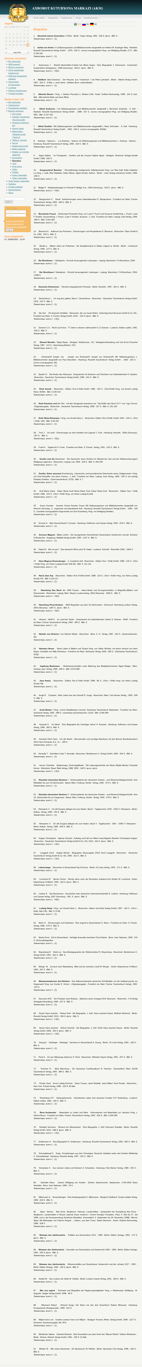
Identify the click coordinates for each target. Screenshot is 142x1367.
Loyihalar (12, 88)
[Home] (18, 12)
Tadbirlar (12, 184)
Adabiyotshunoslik (20, 146)
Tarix (14, 163)
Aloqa (78, 17)
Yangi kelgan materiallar (18, 181)
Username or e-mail (13, 212)
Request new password (16, 227)
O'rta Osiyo (17, 166)
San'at (15, 143)
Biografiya (16, 160)
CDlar (14, 169)
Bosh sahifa (39, 17)
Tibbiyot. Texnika (19, 140)
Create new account (14, 224)
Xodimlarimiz (14, 105)
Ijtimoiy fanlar (18, 128)
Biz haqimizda (14, 61)
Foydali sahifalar (15, 187)
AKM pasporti (14, 64)
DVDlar (15, 172)
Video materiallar (19, 178)
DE (95, 24)
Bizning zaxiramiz (16, 67)
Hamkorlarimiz (91, 17)
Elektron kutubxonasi (17, 90)
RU (87, 24)
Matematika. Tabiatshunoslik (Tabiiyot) (19, 134)
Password (10, 215)
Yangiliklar (53, 17)
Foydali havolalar (15, 93)
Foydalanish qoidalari (17, 108)
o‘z (79, 24)
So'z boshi (16, 114)
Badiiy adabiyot (19, 149)
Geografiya (17, 158)
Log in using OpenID (15, 221)
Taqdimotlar (66, 17)
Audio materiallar (19, 175)
